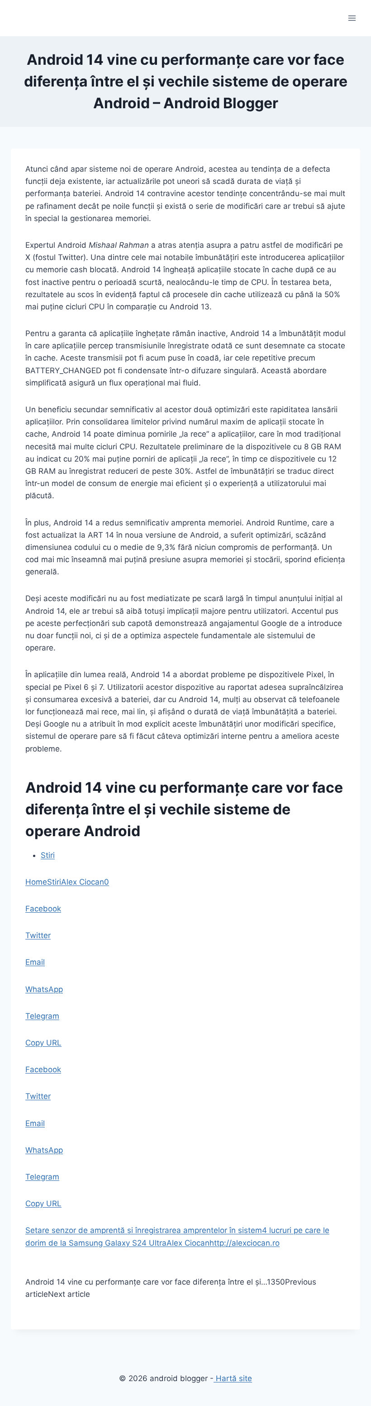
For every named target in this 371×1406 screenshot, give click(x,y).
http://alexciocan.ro (244, 1242)
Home (36, 881)
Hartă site (233, 1378)
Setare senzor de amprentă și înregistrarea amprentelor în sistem (143, 1230)
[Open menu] (351, 18)
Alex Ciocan (82, 881)
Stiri (48, 855)
